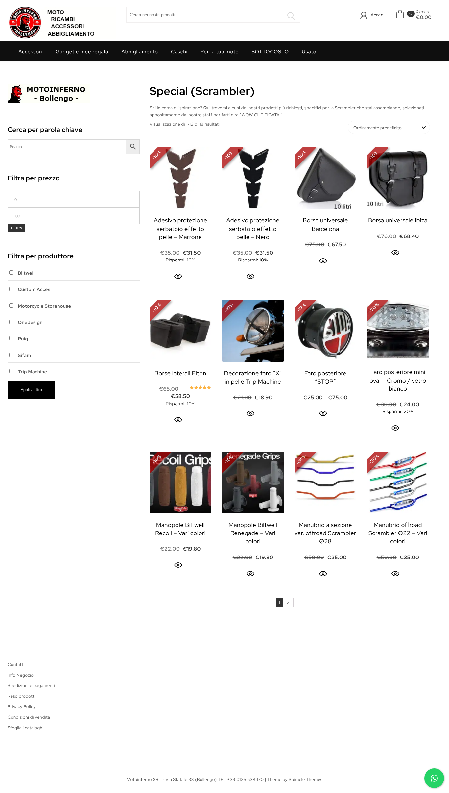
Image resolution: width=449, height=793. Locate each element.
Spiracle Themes (305, 779)
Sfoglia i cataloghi (25, 728)
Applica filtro (31, 389)
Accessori (30, 51)
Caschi (179, 51)
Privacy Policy (21, 706)
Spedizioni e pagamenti (31, 685)
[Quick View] (178, 276)
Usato (309, 51)
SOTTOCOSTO (270, 51)
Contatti (16, 664)
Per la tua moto (220, 51)
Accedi (378, 15)
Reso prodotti (21, 696)
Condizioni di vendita (29, 717)
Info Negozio (21, 675)
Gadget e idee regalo (82, 51)
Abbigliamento (139, 51)
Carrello (423, 12)
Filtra (16, 228)
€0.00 (424, 17)
